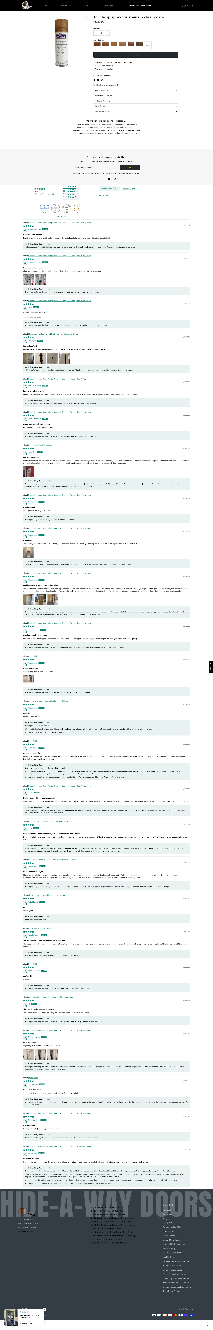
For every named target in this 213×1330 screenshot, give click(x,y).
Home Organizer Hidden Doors (176, 1278)
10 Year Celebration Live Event (177, 1261)
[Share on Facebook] (95, 80)
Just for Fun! (168, 1257)
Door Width (32, 656)
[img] (45, 190)
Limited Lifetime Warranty (174, 1244)
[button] (72, 186)
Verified (60, 216)
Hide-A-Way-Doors (40, 1315)
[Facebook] (97, 179)
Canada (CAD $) (185, 1309)
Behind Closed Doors (172, 1252)
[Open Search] (181, 6)
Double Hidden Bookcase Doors (177, 1287)
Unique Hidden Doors (172, 1270)
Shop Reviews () (128, 188)
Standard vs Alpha (102, 111)
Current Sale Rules (171, 1240)
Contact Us (168, 1223)
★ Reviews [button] (211, 667)
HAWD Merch (169, 1235)
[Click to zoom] (86, 18)
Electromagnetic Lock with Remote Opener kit (46, 895)
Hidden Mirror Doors (172, 1265)
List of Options (100, 106)
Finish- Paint (33, 1078)
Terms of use (169, 1210)
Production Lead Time (103, 96)
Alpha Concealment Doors (174, 1274)
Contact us (97, 75)
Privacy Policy (169, 1214)
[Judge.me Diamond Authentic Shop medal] (44, 208)
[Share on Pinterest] (102, 80)
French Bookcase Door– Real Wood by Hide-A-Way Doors (51, 997)
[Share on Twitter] (98, 80)
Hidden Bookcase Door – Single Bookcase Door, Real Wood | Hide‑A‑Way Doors (59, 222)
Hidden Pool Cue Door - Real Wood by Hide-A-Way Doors (50, 821)
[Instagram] (102, 179)
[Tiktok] (115, 179)
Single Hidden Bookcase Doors (176, 1282)
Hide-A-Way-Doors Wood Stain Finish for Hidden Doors (50, 701)
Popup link (108, 75)
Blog (165, 1218)
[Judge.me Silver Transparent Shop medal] (55, 208)
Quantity (96, 28)
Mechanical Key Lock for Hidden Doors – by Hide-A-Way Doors (53, 334)
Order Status (168, 1231)
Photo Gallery (169, 1248)
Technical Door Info (102, 101)
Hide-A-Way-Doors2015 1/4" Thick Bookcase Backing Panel (52, 859)
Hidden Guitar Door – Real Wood (41, 928)
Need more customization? (107, 85)
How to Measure (101, 90)
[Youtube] (109, 179)
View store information (104, 69)
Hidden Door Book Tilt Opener (40, 445)
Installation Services (172, 1291)
